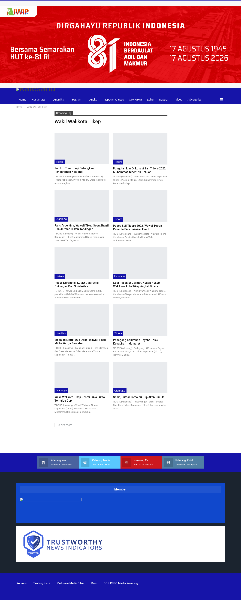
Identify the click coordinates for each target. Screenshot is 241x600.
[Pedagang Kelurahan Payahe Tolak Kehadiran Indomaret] (140, 320)
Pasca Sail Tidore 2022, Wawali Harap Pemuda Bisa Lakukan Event (137, 227)
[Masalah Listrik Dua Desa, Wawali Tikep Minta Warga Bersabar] (82, 320)
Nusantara (38, 99)
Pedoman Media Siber (70, 583)
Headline (119, 276)
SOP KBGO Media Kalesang (121, 583)
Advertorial (194, 99)
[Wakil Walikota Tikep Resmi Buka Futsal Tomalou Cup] (82, 377)
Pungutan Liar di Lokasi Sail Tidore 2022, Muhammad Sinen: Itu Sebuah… (139, 170)
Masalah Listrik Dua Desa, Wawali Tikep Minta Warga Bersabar (80, 341)
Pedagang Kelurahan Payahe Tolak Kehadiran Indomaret (135, 341)
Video (178, 99)
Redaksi (21, 583)
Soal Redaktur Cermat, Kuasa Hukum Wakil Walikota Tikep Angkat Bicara (137, 284)
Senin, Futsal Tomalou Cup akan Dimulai (139, 397)
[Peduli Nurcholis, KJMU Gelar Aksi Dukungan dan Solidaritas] (82, 263)
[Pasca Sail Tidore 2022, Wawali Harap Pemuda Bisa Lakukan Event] (140, 206)
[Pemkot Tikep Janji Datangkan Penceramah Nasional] (82, 148)
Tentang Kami (41, 583)
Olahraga (61, 219)
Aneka (93, 99)
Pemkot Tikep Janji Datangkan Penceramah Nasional (74, 170)
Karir (94, 583)
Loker (150, 99)
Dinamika (58, 99)
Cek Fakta (135, 99)
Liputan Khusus (114, 99)
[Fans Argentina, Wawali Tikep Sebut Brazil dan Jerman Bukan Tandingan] (82, 206)
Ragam (76, 99)
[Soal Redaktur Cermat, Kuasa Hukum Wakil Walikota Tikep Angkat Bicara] (140, 263)
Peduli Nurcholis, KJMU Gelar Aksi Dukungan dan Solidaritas (77, 284)
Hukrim (60, 276)
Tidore (60, 162)
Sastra (163, 99)
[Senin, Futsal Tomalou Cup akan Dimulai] (140, 377)
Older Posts (65, 425)
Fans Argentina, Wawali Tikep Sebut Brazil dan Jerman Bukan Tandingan (82, 227)
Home (22, 99)
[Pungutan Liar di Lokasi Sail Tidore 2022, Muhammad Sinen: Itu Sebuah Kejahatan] (140, 148)
